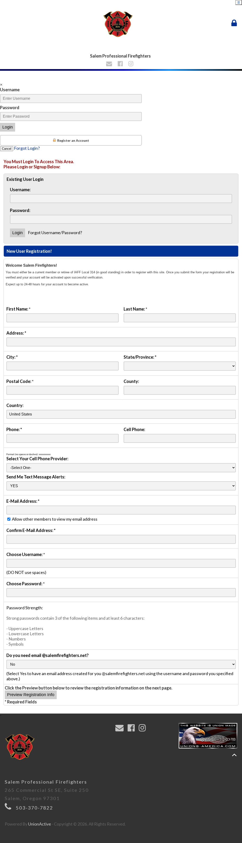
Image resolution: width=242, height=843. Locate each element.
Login (7, 127)
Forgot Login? (27, 148)
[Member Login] (235, 23)
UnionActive (39, 823)
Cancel (6, 148)
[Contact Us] (109, 64)
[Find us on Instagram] (131, 64)
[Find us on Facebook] (121, 64)
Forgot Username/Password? (55, 232)
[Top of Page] (234, 755)
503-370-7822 (34, 807)
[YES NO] (121, 485)
